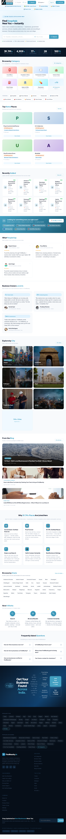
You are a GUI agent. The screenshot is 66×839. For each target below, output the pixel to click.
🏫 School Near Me (20, 229)
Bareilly (21, 719)
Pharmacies (50, 744)
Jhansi (38, 725)
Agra (24, 716)
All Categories (37, 756)
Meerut (46, 716)
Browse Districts (38, 763)
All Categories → (42, 747)
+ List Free (60, 2)
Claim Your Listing (6, 778)
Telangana (28, 593)
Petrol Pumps (31, 744)
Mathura (47, 722)
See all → (60, 108)
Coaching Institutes (21, 747)
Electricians (52, 740)
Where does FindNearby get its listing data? (48, 651)
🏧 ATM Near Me (8, 229)
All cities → (60, 342)
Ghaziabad (6, 722)
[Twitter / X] (10, 767)
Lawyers (23, 744)
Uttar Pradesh (52, 593)
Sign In (52, 2)
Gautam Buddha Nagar (29, 725)
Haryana (45, 583)
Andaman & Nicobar (8, 579)
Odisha (44, 589)
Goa (32, 583)
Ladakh (38, 586)
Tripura (35, 593)
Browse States (38, 761)
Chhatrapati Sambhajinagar (9, 719)
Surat (34, 716)
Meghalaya (22, 589)
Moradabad (34, 722)
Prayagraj (55, 719)
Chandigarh (53, 579)
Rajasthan (5, 593)
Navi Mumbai (54, 716)
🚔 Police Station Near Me (23, 225)
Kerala (32, 586)
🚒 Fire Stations (17, 99)
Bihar (46, 579)
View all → (60, 175)
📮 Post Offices (48, 99)
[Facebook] (3, 767)
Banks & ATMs (31, 740)
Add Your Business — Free (55, 681)
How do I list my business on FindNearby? (17, 651)
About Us (4, 798)
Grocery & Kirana (7, 744)
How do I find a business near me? (17, 645)
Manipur (14, 589)
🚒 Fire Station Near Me (54, 225)
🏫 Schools (33, 95)
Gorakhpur (34, 719)
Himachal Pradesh (54, 583)
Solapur (27, 719)
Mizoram (30, 589)
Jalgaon (45, 725)
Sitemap (4, 807)
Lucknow (11, 716)
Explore (42, 2)
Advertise (4, 810)
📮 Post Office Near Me (34, 229)
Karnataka (25, 586)
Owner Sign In (5, 785)
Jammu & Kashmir (7, 586)
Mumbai (11, 725)
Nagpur (41, 722)
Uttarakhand (43, 593)
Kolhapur (18, 716)
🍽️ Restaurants (43, 95)
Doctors (16, 744)
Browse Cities (37, 758)
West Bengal (6, 596)
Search (33, 2)
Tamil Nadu (20, 593)
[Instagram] (7, 767)
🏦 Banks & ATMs (54, 95)
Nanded (54, 722)
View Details (17, 136)
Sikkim (12, 593)
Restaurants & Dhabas (24, 737)
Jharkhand (17, 586)
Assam (40, 579)
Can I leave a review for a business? (48, 658)
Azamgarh (42, 719)
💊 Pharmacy (28, 99)
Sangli (48, 719)
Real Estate (45, 737)
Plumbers (60, 740)
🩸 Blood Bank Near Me (39, 225)
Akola (4, 725)
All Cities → (6, 728)
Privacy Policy (5, 803)
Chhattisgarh (6, 583)
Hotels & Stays (54, 737)
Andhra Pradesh (20, 579)
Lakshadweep (47, 586)
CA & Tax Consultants (8, 747)
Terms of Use (5, 805)
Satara (60, 722)
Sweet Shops (32, 747)
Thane (4, 716)
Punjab (59, 589)
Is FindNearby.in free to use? (48, 645)
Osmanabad (53, 725)
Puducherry (51, 589)
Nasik (27, 722)
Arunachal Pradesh (31, 579)
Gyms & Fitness (41, 744)
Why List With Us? (6, 781)
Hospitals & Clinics (20, 740)
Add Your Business (7, 776)
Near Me (36, 766)
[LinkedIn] (14, 767)
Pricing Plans (5, 783)
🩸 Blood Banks (7, 99)
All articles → (59, 440)
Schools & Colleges (42, 740)
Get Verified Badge (7, 788)
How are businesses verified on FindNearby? (17, 659)
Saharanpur (20, 722)
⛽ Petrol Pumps (38, 99)
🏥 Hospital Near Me (9, 225)
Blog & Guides (37, 768)
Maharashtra (6, 589)
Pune (29, 716)
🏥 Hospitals (13, 95)
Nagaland (37, 589)
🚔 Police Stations (23, 95)
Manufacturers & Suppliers (9, 737)
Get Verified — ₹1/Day (55, 692)
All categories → (58, 63)
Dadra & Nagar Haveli (18, 583)
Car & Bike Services (8, 740)
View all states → (59, 573)
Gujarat (38, 583)
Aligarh (13, 722)
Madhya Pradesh (57, 586)
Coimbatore (18, 725)
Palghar (40, 716)
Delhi (27, 583)
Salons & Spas (36, 737)
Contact (4, 800)
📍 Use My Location (56, 220)
